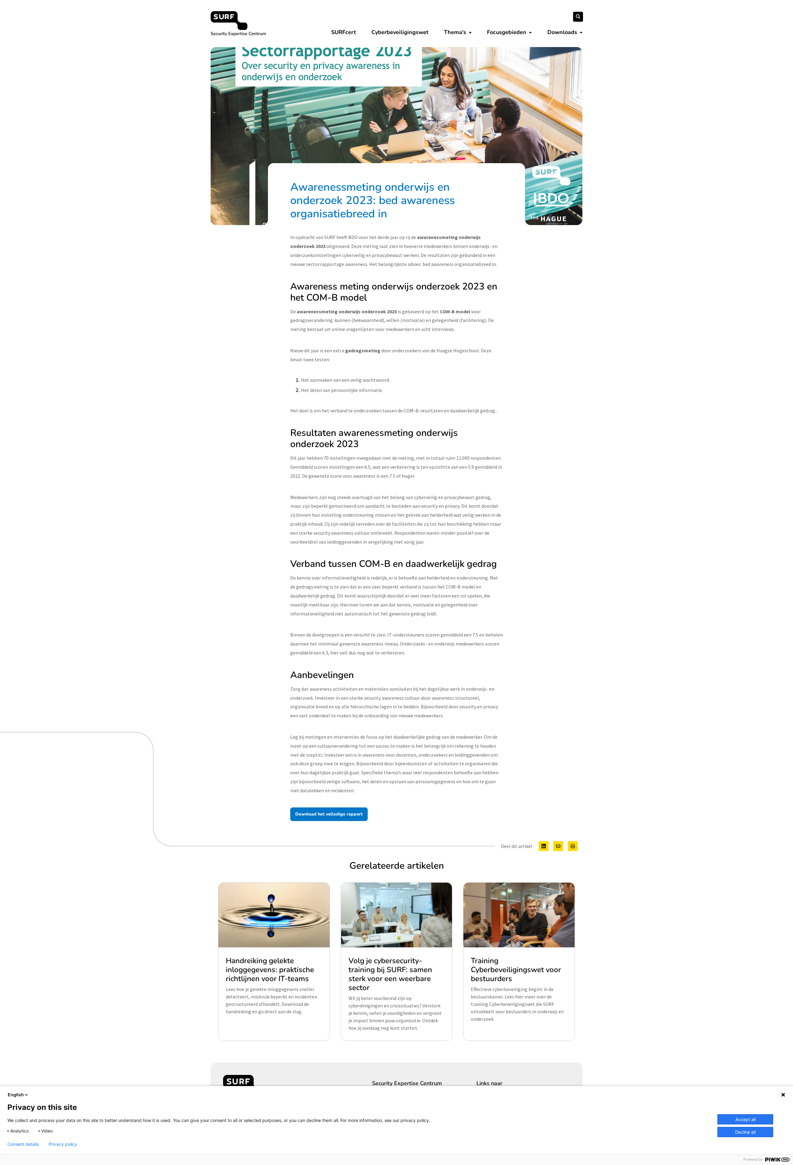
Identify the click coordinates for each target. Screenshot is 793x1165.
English (16, 1094)
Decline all (745, 1132)
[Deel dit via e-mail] (558, 846)
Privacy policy (63, 1144)
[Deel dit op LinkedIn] (544, 846)
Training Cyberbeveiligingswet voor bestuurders (516, 970)
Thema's (455, 32)
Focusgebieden (506, 32)
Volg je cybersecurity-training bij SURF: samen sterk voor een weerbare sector (390, 974)
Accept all (745, 1119)
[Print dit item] (573, 846)
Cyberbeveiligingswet (399, 32)
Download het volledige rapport (329, 814)
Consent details (23, 1144)
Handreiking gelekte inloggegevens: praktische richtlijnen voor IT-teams (270, 970)
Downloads (562, 32)
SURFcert (343, 32)
